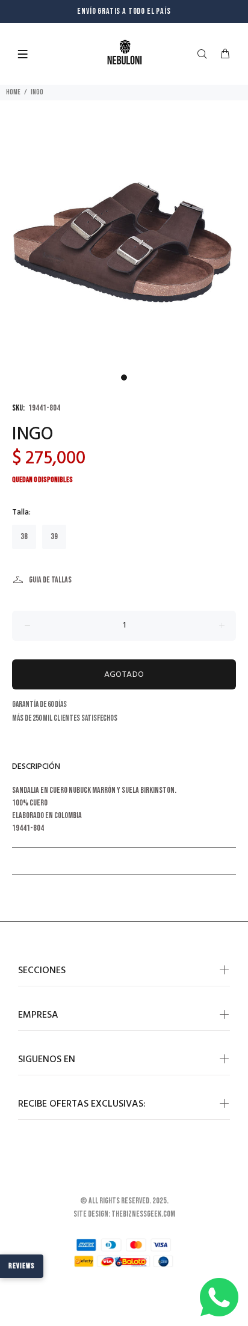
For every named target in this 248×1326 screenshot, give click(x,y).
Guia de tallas (50, 580)
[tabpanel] (124, 244)
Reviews (21, 1266)
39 (54, 536)
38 (24, 536)
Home (13, 92)
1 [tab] (124, 377)
